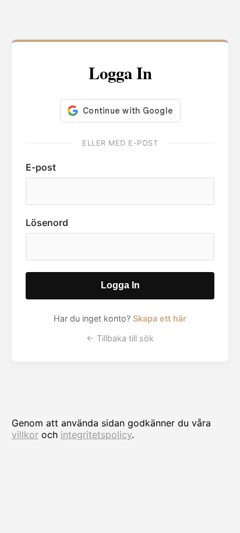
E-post (41, 167)
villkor (25, 434)
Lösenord (47, 222)
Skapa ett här (159, 318)
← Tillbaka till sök (120, 338)
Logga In (120, 285)
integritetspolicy (96, 434)
